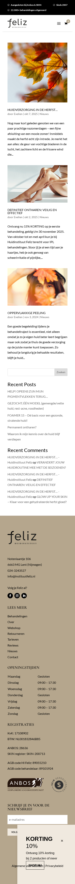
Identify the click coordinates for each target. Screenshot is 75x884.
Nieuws (44, 113)
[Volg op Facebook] (10, 595)
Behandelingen (17, 616)
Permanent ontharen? (22, 427)
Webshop (14, 628)
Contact (13, 657)
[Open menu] (59, 24)
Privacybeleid (54, 866)
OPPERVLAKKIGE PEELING (27, 313)
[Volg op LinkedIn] (24, 595)
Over (11, 622)
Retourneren (16, 633)
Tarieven (13, 639)
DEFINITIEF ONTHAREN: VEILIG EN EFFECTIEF (32, 211)
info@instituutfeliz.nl (21, 576)
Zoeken (61, 372)
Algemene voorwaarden (27, 866)
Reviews (13, 645)
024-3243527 (17, 570)
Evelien (18, 113)
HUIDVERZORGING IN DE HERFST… (33, 109)
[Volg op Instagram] (17, 595)
